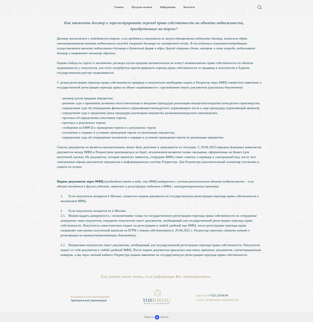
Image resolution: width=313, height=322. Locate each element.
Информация (168, 7)
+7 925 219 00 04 (217, 295)
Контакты (189, 7)
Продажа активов (142, 7)
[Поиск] (260, 7)
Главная (119, 7)
